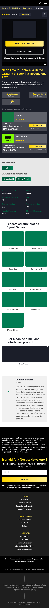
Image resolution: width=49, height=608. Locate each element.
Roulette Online (24, 520)
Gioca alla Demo (24, 52)
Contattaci (24, 536)
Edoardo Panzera (24, 380)
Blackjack (24, 523)
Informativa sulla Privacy (24, 546)
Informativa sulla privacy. (32, 488)
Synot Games (12, 94)
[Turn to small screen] (45, 20)
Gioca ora (37, 125)
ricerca (40, 3)
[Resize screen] (45, 64)
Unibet (18, 115)
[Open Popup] (44, 14)
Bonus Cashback (24, 503)
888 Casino (21, 136)
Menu (45, 3)
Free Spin (24, 500)
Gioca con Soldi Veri (24, 43)
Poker (24, 526)
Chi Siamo (24, 540)
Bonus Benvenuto (24, 509)
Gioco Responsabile (24, 549)
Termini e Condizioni (24, 543)
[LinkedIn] (8, 391)
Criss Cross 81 (24, 364)
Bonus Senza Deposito (24, 506)
